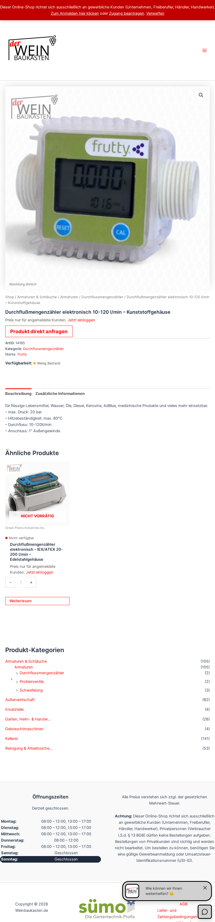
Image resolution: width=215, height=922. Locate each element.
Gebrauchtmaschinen (24, 729)
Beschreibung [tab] (18, 393)
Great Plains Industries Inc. (25, 528)
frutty (22, 354)
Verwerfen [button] (155, 13)
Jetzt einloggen (81, 320)
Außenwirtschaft (20, 699)
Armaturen (23, 667)
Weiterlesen (20, 601)
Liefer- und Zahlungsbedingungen (177, 913)
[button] (201, 95)
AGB (183, 904)
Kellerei (11, 738)
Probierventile (32, 681)
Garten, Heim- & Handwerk (28, 719)
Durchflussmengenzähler (42, 673)
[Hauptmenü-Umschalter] (204, 50)
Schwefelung (31, 690)
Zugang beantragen (126, 13)
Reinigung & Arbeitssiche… (28, 748)
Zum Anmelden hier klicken (75, 13)
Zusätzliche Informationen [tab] (60, 393)
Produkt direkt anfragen (39, 331)
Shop (9, 297)
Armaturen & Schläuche (26, 661)
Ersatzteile (14, 709)
